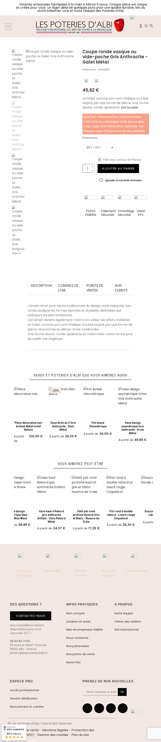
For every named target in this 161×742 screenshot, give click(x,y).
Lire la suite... (130, 107)
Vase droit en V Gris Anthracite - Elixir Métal (63, 426)
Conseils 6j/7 (52, 570)
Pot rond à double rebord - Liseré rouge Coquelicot (98, 515)
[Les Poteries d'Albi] (80, 26)
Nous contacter (77, 638)
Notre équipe (123, 613)
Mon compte (75, 613)
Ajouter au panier (118, 168)
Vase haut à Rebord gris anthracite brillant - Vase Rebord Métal (28, 516)
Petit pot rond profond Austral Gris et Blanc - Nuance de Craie (63, 516)
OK (122, 691)
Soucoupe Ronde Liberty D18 (133, 513)
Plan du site (80, 735)
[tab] (41, 285)
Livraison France (137, 570)
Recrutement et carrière (27, 707)
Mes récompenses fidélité (84, 630)
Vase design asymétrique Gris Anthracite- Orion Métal (132, 428)
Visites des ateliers (127, 621)
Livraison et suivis (78, 621)
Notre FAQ (73, 662)
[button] (86, 81)
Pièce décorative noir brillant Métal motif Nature (28, 426)
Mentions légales (55, 730)
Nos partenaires (77, 646)
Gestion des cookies (52, 735)
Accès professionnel (24, 690)
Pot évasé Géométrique (98, 424)
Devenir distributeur (24, 698)
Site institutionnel (126, 630)
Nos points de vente (80, 654)
